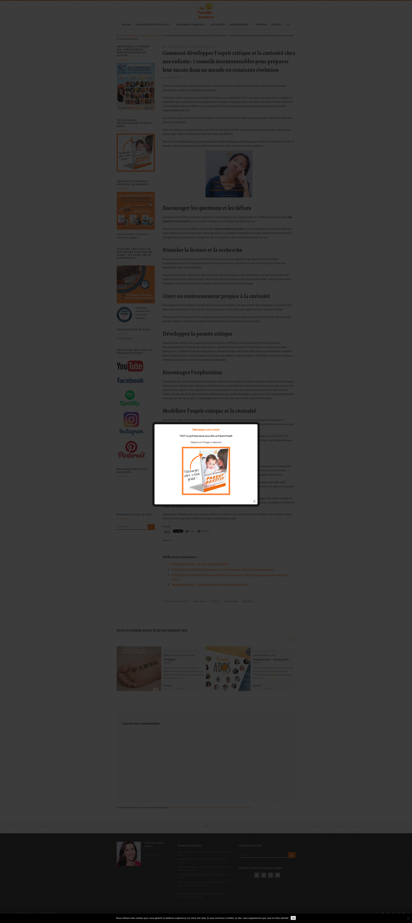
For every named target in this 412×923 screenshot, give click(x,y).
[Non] (408, 918)
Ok (293, 918)
